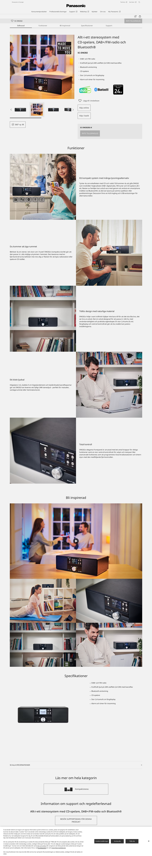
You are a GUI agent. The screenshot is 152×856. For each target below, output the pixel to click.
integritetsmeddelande (58, 848)
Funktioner (43, 25)
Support (109, 25)
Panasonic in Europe (18, 2)
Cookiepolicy (42, 848)
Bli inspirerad (65, 25)
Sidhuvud (21, 25)
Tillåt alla (132, 841)
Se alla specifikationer (20, 765)
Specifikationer (87, 25)
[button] (20, 109)
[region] (76, 841)
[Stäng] (148, 841)
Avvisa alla (117, 841)
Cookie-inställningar (101, 841)
